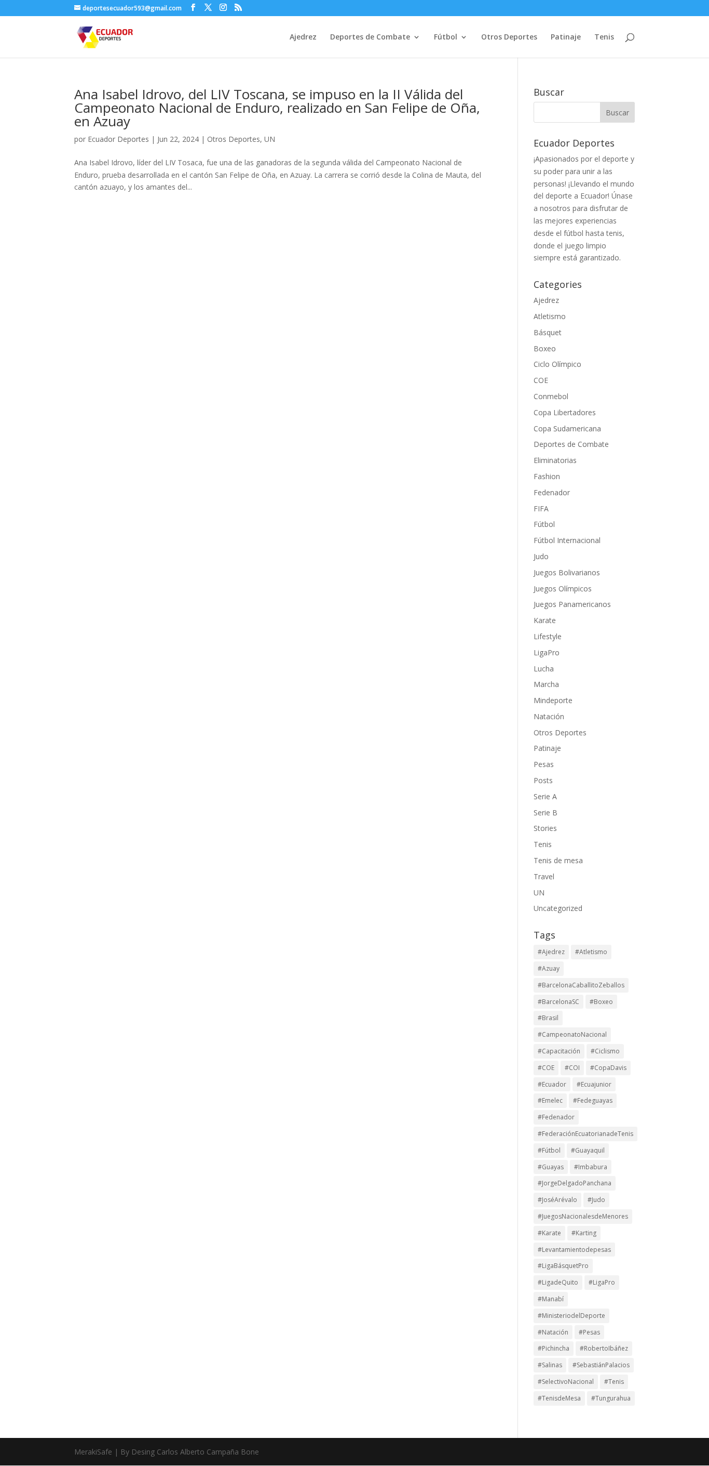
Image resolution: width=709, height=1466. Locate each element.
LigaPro (547, 652)
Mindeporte (553, 700)
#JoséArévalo (557, 1199)
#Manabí (551, 1299)
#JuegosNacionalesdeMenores (583, 1216)
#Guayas (551, 1167)
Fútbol (445, 37)
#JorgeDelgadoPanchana (574, 1183)
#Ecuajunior (594, 1084)
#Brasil (548, 1017)
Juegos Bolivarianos (567, 572)
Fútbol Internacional (567, 540)
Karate (545, 620)
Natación (549, 716)
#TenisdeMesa (559, 1398)
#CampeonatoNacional (572, 1034)
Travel (544, 876)
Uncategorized (558, 908)
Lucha (544, 668)
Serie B (545, 812)
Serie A (545, 796)
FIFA (541, 508)
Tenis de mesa (558, 860)
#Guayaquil (588, 1150)
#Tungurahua (611, 1398)
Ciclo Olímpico (557, 364)
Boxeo (545, 348)
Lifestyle (548, 636)
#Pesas (589, 1332)
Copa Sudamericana (567, 428)
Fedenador (552, 492)
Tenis (604, 37)
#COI (572, 1067)
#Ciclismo (605, 1051)
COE (541, 380)
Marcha (546, 684)
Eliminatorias (555, 460)
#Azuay (549, 968)
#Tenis (614, 1381)
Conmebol (551, 396)
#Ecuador (552, 1084)
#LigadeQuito (558, 1282)
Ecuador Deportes (118, 139)
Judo (541, 556)
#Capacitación (559, 1051)
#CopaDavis (608, 1067)
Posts (543, 780)
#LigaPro (602, 1282)
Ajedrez (303, 37)
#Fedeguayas (592, 1100)
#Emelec (550, 1100)
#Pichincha (553, 1348)
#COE (546, 1067)
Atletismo (550, 316)
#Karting (583, 1233)
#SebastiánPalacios (601, 1365)
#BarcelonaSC (558, 1001)
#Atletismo (591, 951)
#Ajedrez (551, 951)
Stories (545, 828)
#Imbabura (590, 1167)
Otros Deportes (509, 37)
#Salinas (550, 1365)
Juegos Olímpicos (563, 588)
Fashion (547, 476)
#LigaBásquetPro (563, 1265)
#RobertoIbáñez (604, 1348)
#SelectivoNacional (566, 1381)
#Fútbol (549, 1150)
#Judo (596, 1199)
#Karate (549, 1233)
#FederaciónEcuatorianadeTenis (585, 1133)
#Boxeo (601, 1001)
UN (269, 139)
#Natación (553, 1332)
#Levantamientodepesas (574, 1249)
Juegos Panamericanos (572, 604)
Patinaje (566, 37)
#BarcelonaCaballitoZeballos (581, 985)
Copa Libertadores (565, 412)
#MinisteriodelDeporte (571, 1315)
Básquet (548, 332)
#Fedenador (556, 1117)
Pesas (544, 764)
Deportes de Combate (370, 37)
